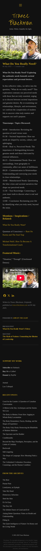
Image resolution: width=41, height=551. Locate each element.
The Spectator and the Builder (13, 434)
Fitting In (6, 520)
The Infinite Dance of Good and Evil (16, 510)
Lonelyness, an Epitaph (11, 487)
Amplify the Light (20, 318)
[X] (9, 295)
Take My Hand (8, 491)
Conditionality (8, 438)
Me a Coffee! (9, 371)
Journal (5, 383)
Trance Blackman (20, 19)
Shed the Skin (8, 499)
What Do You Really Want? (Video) (16, 329)
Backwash (6, 448)
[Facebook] (4, 295)
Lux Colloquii (8, 386)
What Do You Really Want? (14, 225)
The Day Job (7, 506)
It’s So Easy (7, 502)
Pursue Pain (7, 484)
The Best (6, 480)
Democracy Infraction (10, 495)
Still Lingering (8, 452)
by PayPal (9, 375)
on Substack (11, 367)
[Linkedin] (13, 295)
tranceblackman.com (20, 305)
